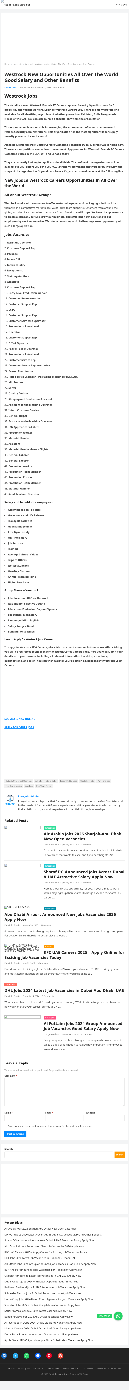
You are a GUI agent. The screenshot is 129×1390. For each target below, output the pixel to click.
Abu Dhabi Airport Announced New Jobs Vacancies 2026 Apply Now (60, 917)
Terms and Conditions (109, 1368)
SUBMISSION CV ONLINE (19, 719)
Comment (10, 1075)
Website (90, 1112)
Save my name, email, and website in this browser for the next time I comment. (50, 1126)
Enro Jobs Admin (26, 87)
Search (8, 1149)
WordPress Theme (67, 1374)
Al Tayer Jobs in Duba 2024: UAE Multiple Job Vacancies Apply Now (43, 1322)
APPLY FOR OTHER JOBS (19, 727)
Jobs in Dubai (51, 781)
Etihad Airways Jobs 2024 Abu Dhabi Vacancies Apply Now (38, 1316)
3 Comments (43, 963)
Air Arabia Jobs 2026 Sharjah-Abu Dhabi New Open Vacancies (83, 836)
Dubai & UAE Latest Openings (19, 781)
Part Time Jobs (104, 781)
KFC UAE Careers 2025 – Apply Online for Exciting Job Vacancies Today (64, 955)
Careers (48, 946)
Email (49, 1112)
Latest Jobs (17, 64)
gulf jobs (38, 781)
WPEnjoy (83, 1374)
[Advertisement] (64, 39)
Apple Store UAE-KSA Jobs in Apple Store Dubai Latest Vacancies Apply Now (48, 1340)
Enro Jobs (52, 1374)
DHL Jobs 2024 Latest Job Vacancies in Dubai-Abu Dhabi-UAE (64, 990)
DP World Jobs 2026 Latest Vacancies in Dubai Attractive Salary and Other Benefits (53, 1234)
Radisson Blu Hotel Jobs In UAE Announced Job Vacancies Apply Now (44, 1287)
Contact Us (53, 1368)
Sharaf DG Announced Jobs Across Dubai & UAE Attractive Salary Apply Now (84, 874)
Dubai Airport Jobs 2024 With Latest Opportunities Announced (41, 1281)
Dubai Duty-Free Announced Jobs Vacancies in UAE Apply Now (41, 1334)
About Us (38, 1368)
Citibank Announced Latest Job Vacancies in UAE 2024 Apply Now (42, 1275)
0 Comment (58, 87)
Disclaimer (87, 1368)
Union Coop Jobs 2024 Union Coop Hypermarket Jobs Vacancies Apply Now (48, 1299)
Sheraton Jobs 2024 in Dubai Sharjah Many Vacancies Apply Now (42, 1305)
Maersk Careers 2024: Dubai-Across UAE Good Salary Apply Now (42, 1328)
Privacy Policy (70, 1368)
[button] (118, 1316)
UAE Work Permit (43, 786)
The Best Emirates (14, 786)
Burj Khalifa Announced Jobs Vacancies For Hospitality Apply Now (43, 1269)
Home (7, 64)
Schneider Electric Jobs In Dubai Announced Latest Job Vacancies (42, 1293)
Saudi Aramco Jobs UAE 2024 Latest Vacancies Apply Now (38, 1311)
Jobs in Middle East (68, 781)
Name (8, 1112)
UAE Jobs (29, 786)
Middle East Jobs (87, 781)
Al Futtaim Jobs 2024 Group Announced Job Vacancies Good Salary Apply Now (83, 1026)
